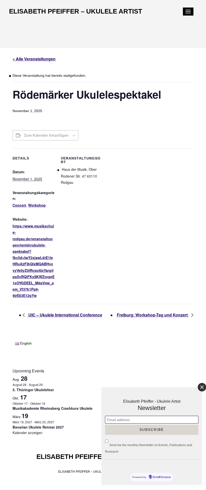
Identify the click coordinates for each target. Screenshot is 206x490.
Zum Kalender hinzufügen (46, 135)
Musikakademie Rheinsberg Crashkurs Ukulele (52, 408)
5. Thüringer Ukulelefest (33, 389)
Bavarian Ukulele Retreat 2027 (38, 427)
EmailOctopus (162, 477)
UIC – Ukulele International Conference (64, 315)
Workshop (37, 205)
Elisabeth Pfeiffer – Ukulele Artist (75, 11)
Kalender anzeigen (27, 432)
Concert (19, 205)
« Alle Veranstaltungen (34, 59)
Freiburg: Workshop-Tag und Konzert (153, 315)
